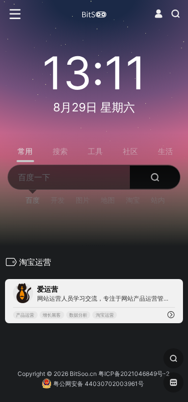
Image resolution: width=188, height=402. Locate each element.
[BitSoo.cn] (94, 14)
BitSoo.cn (83, 373)
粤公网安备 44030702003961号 (98, 383)
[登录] (158, 14)
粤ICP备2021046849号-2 (133, 373)
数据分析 (78, 315)
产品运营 (25, 315)
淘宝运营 (105, 315)
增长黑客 (52, 315)
